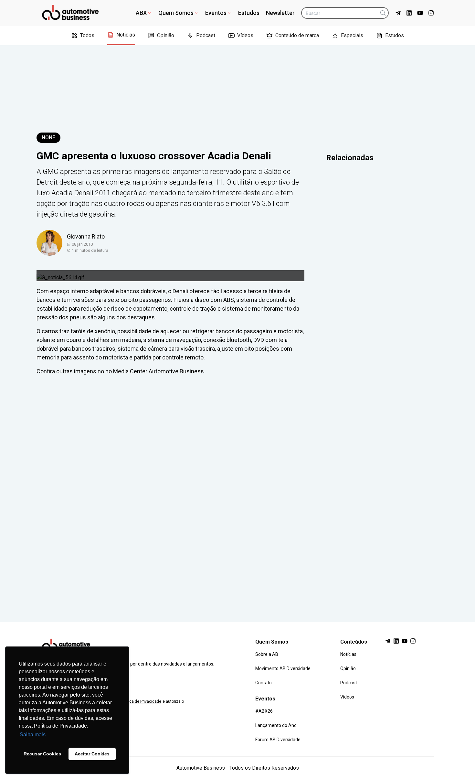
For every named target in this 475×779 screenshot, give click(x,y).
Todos (87, 35)
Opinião (165, 35)
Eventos (216, 12)
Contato (263, 682)
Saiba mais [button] (33, 734)
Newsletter (280, 12)
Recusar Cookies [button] (42, 753)
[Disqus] (237, 492)
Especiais (352, 35)
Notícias (125, 35)
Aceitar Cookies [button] (92, 753)
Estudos (248, 12)
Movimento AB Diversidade (283, 668)
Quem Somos (176, 12)
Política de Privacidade (141, 701)
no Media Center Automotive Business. (155, 371)
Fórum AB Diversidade (278, 739)
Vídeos (245, 35)
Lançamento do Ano (276, 725)
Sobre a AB (266, 654)
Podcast (205, 35)
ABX (141, 12)
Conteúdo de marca (297, 35)
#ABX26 (264, 711)
